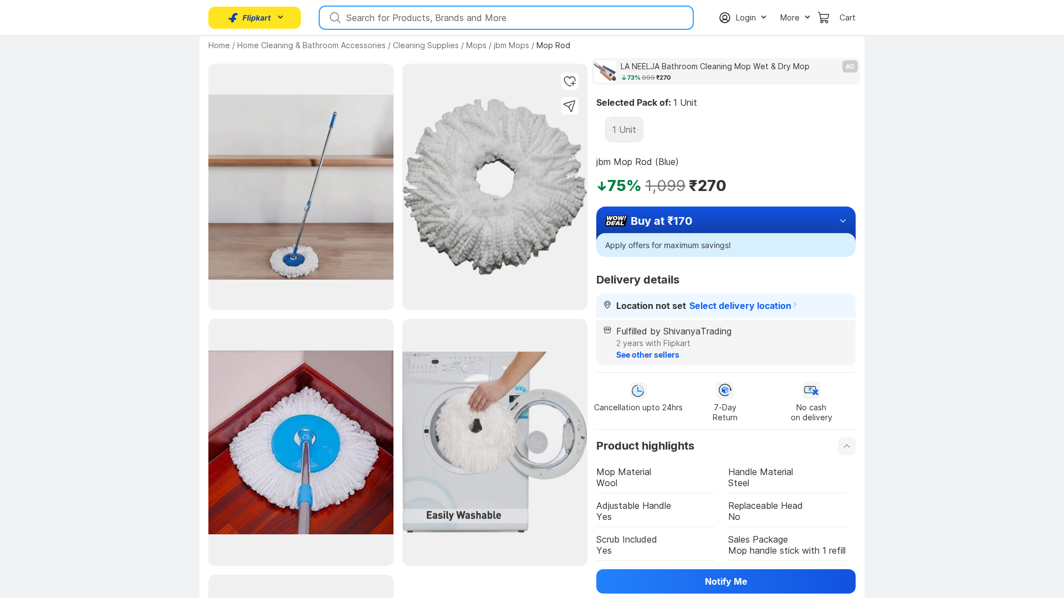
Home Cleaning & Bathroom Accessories (311, 45)
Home (219, 45)
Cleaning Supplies (426, 45)
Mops (476, 45)
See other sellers (647, 354)
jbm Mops (511, 45)
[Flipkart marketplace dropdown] (249, 17)
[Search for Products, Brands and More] (334, 18)
